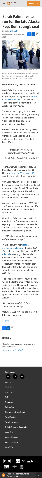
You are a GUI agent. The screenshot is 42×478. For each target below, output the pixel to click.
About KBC (9, 432)
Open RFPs (9, 447)
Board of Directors (11, 437)
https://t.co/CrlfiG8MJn (21, 150)
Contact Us (9, 402)
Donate (34, 3)
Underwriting (9, 407)
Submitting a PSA (11, 442)
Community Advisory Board (15, 412)
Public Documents (11, 422)
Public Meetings (10, 417)
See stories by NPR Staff (12, 350)
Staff (7, 397)
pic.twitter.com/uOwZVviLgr (21, 153)
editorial (6, 254)
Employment (9, 392)
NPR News (8, 321)
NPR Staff (14, 31)
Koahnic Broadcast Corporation (16, 427)
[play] (3, 475)
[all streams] (39, 475)
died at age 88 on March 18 (21, 173)
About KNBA (9, 387)
